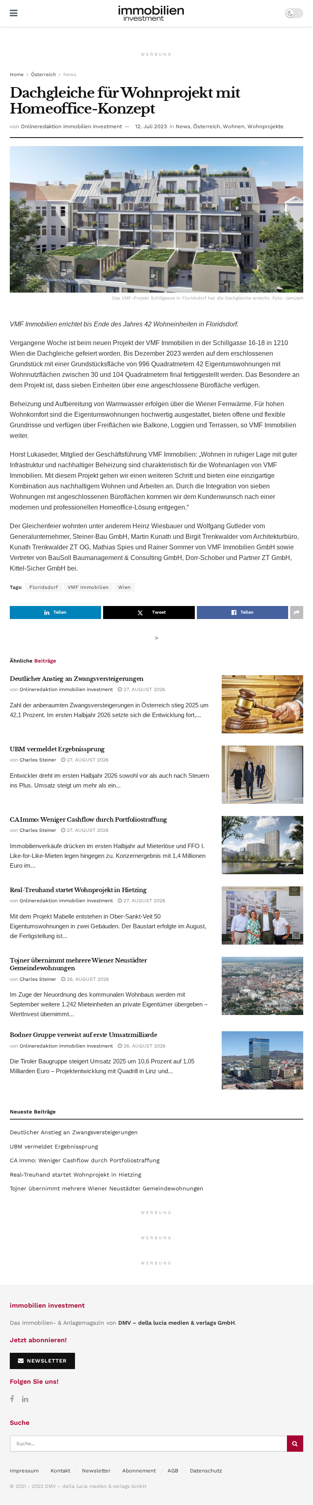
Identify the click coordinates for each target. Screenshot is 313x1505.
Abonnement (139, 1471)
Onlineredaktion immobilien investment (71, 126)
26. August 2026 (87, 979)
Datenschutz (206, 1471)
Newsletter (96, 1471)
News (69, 74)
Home (17, 74)
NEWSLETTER (46, 1361)
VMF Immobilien (88, 587)
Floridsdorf (43, 587)
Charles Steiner (38, 760)
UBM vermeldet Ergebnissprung (57, 749)
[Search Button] (295, 1443)
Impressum (24, 1471)
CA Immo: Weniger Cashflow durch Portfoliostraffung (88, 819)
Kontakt (60, 1471)
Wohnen (234, 126)
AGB (173, 1471)
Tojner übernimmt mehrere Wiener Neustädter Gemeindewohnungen (106, 1188)
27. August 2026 (143, 689)
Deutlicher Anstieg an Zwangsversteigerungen (76, 678)
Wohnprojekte (265, 126)
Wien (124, 587)
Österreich (43, 74)
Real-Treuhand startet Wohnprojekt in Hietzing (78, 890)
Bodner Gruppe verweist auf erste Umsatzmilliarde (83, 1035)
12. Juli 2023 (151, 126)
